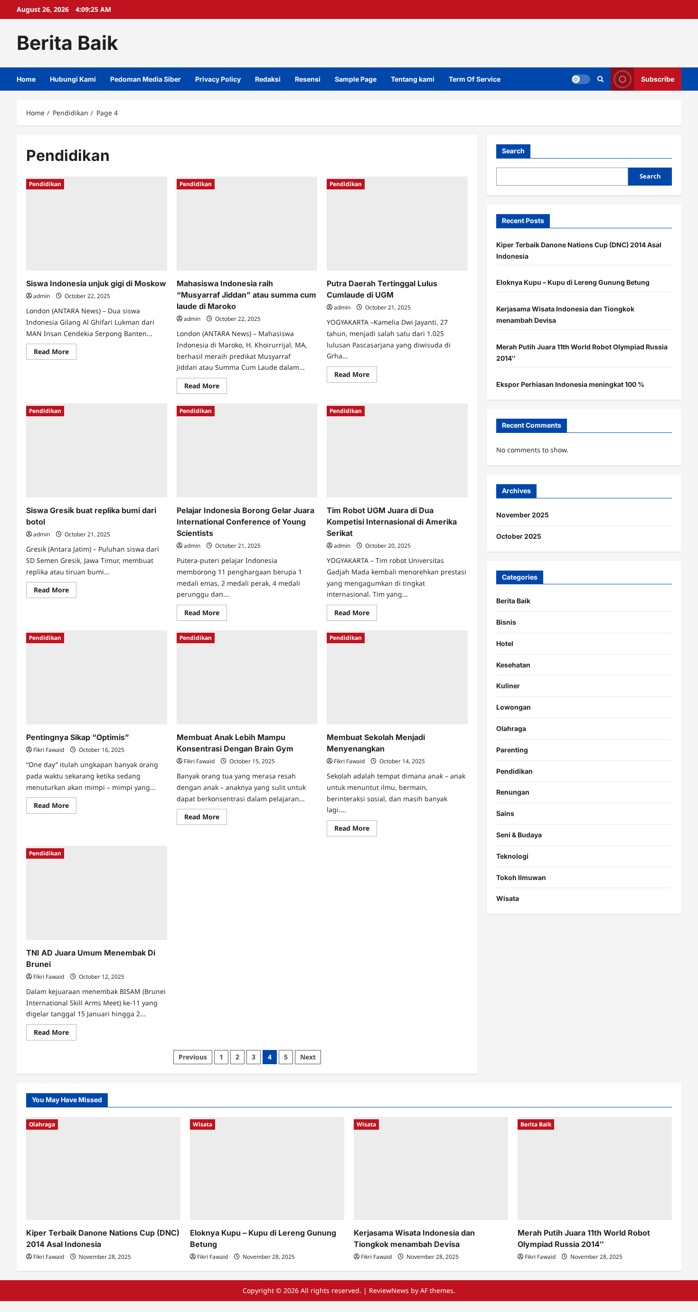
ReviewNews (389, 1290)
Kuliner (508, 686)
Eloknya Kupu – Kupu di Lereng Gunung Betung (573, 282)
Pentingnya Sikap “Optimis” (77, 737)
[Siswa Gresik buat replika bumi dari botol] (96, 450)
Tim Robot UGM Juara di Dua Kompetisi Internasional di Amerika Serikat (392, 522)
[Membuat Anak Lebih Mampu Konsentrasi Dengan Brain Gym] (247, 677)
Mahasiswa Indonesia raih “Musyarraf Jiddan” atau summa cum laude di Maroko (246, 295)
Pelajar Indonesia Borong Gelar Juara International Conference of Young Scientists (245, 522)
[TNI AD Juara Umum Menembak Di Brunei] (96, 893)
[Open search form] (600, 79)
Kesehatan (513, 665)
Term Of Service (474, 79)
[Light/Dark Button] (580, 79)
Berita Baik (67, 43)
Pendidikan (45, 184)
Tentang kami (412, 79)
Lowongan (513, 707)
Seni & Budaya (519, 835)
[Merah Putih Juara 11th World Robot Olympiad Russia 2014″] (595, 1168)
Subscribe (657, 79)
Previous (193, 1056)
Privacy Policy (218, 79)
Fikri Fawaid (48, 750)
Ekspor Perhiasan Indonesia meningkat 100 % (570, 384)
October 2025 (518, 536)
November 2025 (522, 515)
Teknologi (512, 856)
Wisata (507, 899)
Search (513, 151)
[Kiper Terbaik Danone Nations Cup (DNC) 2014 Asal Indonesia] (103, 1168)
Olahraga (511, 728)
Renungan (512, 792)
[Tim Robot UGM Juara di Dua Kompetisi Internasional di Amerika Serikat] (397, 450)
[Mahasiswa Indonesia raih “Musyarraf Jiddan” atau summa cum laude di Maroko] (247, 224)
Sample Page (356, 79)
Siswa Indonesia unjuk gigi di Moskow (96, 283)
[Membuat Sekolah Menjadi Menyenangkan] (397, 677)
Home (26, 79)
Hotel (504, 643)
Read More (55, 353)
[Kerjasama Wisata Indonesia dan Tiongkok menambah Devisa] (431, 1168)
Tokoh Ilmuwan (521, 877)
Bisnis (506, 622)
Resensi (308, 79)
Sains (505, 813)
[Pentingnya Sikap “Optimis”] (96, 677)
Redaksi (268, 79)
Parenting (512, 750)
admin (41, 296)
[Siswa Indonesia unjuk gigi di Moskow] (96, 224)
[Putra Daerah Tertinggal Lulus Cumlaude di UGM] (397, 224)
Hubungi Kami (73, 79)
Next (308, 1056)
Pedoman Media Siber (145, 79)
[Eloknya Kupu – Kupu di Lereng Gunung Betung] (267, 1168)
